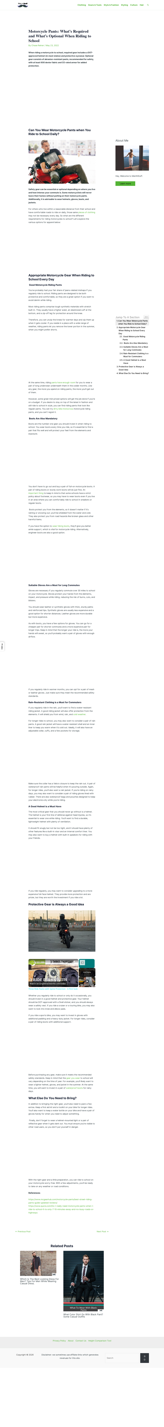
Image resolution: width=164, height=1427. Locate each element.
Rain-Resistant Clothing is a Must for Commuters (135, 355)
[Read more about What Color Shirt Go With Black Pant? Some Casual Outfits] (83, 1281)
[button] (148, 5)
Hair (142, 5)
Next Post (103, 1231)
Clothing (82, 5)
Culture (134, 5)
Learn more (125, 183)
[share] (74, 962)
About (71, 1341)
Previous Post (23, 1231)
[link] (32, 962)
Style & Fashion (111, 5)
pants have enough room (63, 382)
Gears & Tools (95, 5)
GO (144, 1358)
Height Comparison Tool (99, 1341)
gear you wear (73, 1078)
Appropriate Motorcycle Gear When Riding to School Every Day (132, 330)
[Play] (87, 981)
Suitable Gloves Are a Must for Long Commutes (135, 348)
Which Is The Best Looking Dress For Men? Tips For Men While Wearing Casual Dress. (39, 1281)
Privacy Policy (59, 1341)
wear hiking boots (60, 526)
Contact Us (81, 1341)
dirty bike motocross (63, 409)
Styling (124, 5)
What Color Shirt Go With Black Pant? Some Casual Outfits (83, 1315)
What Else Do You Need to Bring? (134, 373)
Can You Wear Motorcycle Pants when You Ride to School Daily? (133, 322)
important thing (35, 493)
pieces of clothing (86, 212)
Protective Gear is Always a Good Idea (131, 368)
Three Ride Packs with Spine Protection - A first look (53, 962)
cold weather (79, 714)
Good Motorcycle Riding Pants (134, 338)
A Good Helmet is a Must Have (134, 361)
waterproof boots (74, 1088)
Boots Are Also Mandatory (135, 343)
